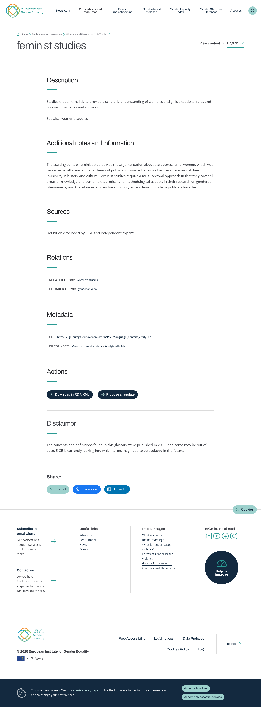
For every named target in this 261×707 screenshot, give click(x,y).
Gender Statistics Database (211, 10)
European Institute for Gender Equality (24, 10)
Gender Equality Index (180, 10)
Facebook (225, 536)
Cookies (247, 509)
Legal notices (164, 638)
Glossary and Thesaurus (158, 568)
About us (236, 10)
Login (202, 649)
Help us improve (221, 572)
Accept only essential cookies (203, 696)
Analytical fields (115, 346)
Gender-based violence (152, 10)
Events (84, 549)
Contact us (25, 570)
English (232, 43)
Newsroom (63, 10)
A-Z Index (102, 34)
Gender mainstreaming (122, 10)
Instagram (233, 536)
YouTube (216, 536)
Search (252, 10)
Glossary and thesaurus (79, 34)
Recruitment (88, 540)
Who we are (87, 535)
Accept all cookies (195, 688)
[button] (58, 489)
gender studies (87, 289)
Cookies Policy (178, 649)
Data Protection (194, 638)
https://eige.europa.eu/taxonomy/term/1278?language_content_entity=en (104, 337)
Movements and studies (87, 346)
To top (231, 644)
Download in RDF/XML (72, 394)
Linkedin (208, 536)
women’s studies (87, 280)
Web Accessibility (132, 638)
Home (24, 34)
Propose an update (120, 394)
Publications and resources (90, 10)
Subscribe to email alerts (27, 531)
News (83, 544)
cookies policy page (85, 690)
